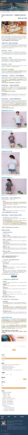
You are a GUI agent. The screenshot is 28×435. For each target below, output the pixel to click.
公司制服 (6, 331)
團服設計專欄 (22, 416)
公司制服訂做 (4, 356)
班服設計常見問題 (4, 405)
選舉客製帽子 (21, 331)
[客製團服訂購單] (25, 1)
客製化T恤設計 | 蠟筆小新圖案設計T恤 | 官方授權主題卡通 (12, 82)
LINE (20, 18)
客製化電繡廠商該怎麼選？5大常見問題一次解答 (11, 212)
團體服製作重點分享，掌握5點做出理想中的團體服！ (12, 330)
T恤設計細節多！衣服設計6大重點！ (9, 107)
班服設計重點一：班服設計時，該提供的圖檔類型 (8, 398)
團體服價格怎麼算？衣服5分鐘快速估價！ (7, 368)
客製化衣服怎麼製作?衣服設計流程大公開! (10, 257)
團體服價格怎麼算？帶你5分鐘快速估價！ (10, 91)
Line (1, 430)
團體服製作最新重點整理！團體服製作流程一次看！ (9, 367)
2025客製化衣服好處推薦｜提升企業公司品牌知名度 (11, 227)
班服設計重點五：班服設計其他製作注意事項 (8, 404)
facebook (19, 18)
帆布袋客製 (3, 360)
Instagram (5, 430)
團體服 (11, 374)
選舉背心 (17, 331)
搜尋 (25, 379)
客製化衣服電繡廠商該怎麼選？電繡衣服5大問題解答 (20, 346)
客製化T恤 (14, 331)
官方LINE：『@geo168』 (11, 328)
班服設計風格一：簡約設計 (6, 393)
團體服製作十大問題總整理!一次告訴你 (10, 296)
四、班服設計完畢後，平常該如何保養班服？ (9, 410)
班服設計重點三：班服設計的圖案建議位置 (7, 401)
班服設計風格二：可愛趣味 (6, 394)
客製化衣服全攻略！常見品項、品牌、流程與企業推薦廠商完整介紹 (11, 364)
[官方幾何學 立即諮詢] (14, 341)
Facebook (3, 430)
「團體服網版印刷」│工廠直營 (6, 346)
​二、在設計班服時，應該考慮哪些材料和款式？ (9, 407)
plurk (24, 18)
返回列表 (14, 349)
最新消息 (15, 416)
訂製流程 (9, 416)
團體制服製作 (4, 358)
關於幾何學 (2, 416)
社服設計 (7, 374)
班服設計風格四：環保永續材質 (7, 397)
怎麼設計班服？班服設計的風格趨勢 (7, 392)
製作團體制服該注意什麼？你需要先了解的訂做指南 (11, 40)
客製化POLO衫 (10, 331)
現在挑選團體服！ (14, 276)
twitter (22, 18)
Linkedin (26, 18)
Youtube (7, 430)
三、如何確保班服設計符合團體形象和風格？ (9, 409)
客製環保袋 (4, 332)
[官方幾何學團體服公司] (3, 1)
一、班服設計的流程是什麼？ (6, 406)
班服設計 (3, 374)
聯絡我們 (2, 418)
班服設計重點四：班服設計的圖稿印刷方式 (7, 402)
